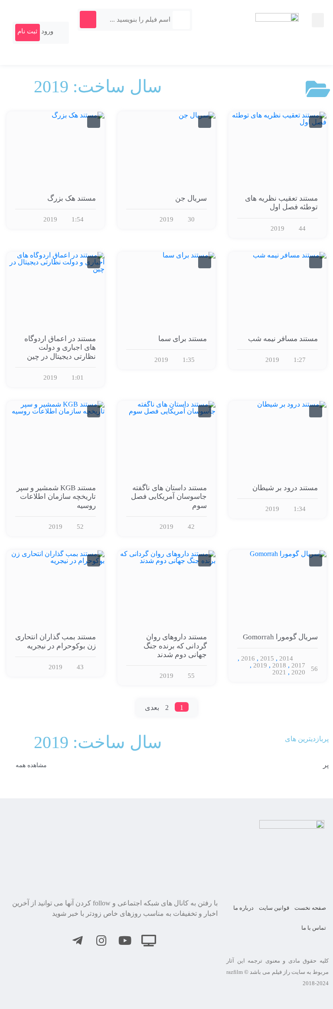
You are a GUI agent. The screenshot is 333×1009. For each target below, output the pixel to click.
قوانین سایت (274, 908)
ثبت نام (27, 31)
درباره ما (243, 908)
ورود (48, 31)
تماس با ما (313, 927)
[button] (318, 20)
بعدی (152, 707)
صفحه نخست (310, 908)
